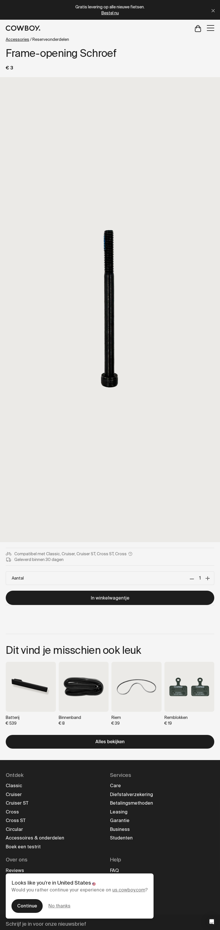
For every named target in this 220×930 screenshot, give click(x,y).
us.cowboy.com (128, 890)
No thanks (59, 906)
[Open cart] (198, 28)
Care (115, 786)
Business (120, 829)
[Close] (213, 10)
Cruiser (14, 794)
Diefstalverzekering (131, 794)
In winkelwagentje (110, 598)
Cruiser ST (17, 803)
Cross (12, 812)
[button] (212, 922)
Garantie (119, 820)
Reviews (15, 870)
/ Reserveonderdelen (37, 39)
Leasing (118, 812)
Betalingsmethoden (131, 803)
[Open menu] (210, 28)
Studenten (121, 838)
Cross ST (15, 820)
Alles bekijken (110, 742)
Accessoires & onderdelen (35, 838)
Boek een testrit (23, 847)
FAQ (114, 870)
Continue (27, 906)
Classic (14, 786)
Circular (14, 829)
